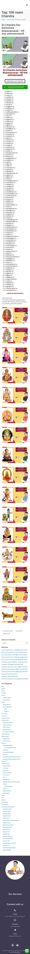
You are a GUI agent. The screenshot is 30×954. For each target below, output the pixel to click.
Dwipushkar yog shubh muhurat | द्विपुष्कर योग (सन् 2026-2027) (15, 666)
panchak (5, 754)
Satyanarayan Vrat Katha (9, 843)
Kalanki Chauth (6, 815)
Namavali (4, 761)
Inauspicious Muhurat (8, 752)
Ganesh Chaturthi (7, 772)
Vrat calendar (5, 804)
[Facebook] (12, 945)
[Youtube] (17, 945)
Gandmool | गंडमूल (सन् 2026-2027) (10, 676)
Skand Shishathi (7, 850)
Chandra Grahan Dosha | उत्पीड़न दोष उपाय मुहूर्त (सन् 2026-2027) (15, 657)
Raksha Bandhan (7, 790)
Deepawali (5, 770)
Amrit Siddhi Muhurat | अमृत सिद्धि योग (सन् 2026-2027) (14, 654)
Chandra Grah (6, 633)
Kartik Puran (6, 818)
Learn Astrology (5, 734)
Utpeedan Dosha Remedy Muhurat (11, 759)
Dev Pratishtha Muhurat (10, 747)
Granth (3, 702)
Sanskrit (6, 711)
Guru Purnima (6, 775)
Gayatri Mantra (6, 741)
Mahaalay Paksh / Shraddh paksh (11, 781)
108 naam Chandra (8, 631)
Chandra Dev (19, 631)
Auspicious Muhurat (8, 745)
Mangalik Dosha (7, 729)
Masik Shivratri (6, 829)
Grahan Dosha (6, 727)
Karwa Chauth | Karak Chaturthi (11, 820)
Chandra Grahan (7, 697)
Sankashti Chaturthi (8, 838)
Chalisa (3, 688)
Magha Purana (6, 822)
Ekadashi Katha (7, 813)
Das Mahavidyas (8, 786)
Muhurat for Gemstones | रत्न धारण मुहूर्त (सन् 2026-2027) (15, 678)
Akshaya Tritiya (7, 766)
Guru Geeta (4, 713)
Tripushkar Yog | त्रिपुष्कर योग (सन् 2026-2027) (12, 664)
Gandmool (5, 750)
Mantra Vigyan (5, 736)
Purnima (5, 788)
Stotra (3, 795)
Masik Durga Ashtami (8, 825)
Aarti (3, 686)
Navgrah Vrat (6, 831)
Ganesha (4, 693)
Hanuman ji (4, 715)
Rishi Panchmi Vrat (7, 836)
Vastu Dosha (5, 802)
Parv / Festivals (5, 763)
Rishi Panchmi (6, 793)
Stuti (3, 797)
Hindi (5, 709)
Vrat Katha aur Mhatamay (8, 806)
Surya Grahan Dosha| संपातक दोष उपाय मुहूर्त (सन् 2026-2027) (15, 659)
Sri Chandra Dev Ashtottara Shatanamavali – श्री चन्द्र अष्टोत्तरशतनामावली (13, 29)
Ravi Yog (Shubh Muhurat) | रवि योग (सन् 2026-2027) (14, 652)
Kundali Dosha (5, 720)
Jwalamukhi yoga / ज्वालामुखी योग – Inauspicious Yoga (14, 662)
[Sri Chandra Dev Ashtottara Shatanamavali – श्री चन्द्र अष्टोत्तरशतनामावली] (15, 44)
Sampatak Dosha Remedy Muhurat (11, 756)
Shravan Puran (6, 845)
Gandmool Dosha (7, 725)
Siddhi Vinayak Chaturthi (9, 847)
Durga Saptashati (7, 706)
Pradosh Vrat (6, 834)
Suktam (3, 800)
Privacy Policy (16, 952)
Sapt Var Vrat (6, 841)
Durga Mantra (6, 738)
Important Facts (6, 718)
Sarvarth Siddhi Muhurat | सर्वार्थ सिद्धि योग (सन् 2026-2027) (15, 650)
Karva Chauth (6, 779)
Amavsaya (5, 768)
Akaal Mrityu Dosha (8, 722)
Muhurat (4, 743)
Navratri (5, 784)
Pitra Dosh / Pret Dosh (8, 731)
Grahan (3, 695)
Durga (3, 690)
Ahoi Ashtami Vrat (7, 809)
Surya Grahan (6, 700)
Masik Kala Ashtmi (7, 827)
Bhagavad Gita (6, 704)
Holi (4, 777)
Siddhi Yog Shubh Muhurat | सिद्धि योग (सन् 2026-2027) (15, 669)
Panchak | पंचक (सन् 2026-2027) (9, 674)
